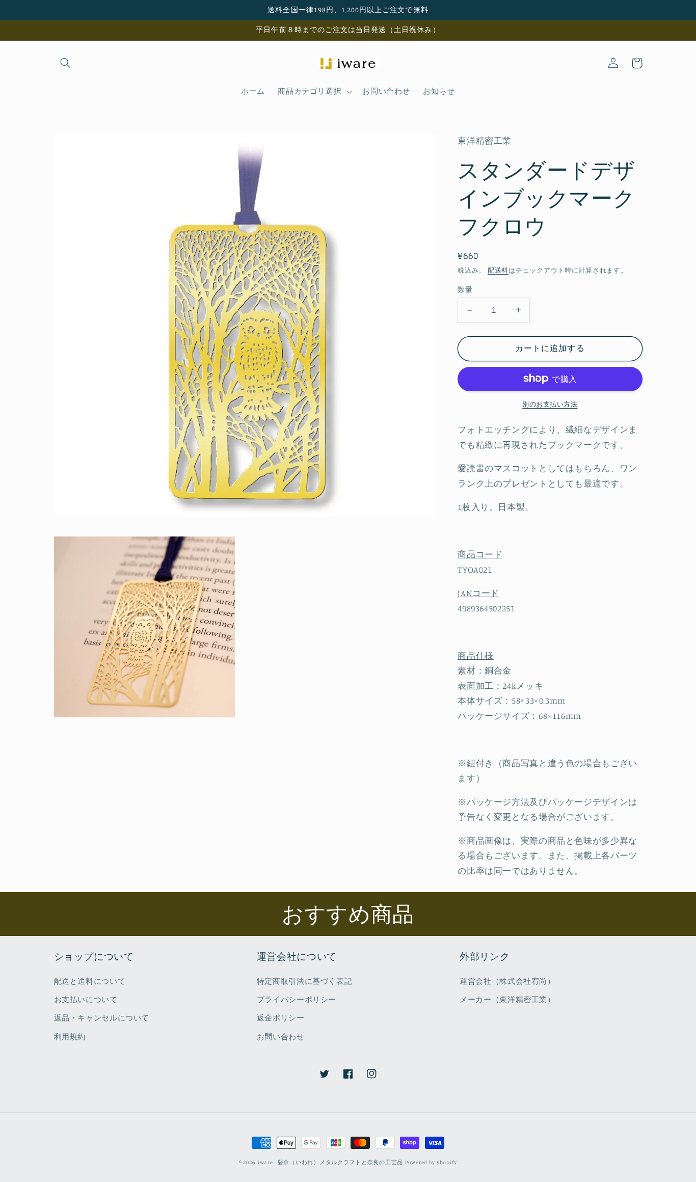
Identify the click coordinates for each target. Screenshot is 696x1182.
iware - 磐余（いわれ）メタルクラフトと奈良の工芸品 (330, 1162)
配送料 (498, 270)
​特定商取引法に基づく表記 (305, 981)
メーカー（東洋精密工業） (507, 999)
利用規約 (70, 1036)
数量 (465, 289)
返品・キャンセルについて (102, 1017)
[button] (65, 63)
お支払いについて (86, 999)
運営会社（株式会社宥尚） (507, 981)
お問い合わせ (281, 1036)
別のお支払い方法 (549, 404)
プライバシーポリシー (296, 999)
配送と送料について (90, 981)
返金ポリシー (281, 1017)
